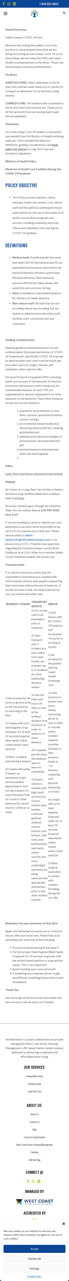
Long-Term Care (34, 1091)
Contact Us (34, 1122)
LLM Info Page (35, 1160)
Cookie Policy (34, 1276)
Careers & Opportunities (34, 1137)
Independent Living (34, 1076)
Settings (34, 1268)
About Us (35, 1114)
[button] (63, 1224)
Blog (34, 1129)
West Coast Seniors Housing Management (34, 1144)
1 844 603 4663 (48, 4)
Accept (34, 1248)
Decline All (34, 1258)
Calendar (35, 1152)
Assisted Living (34, 1084)
